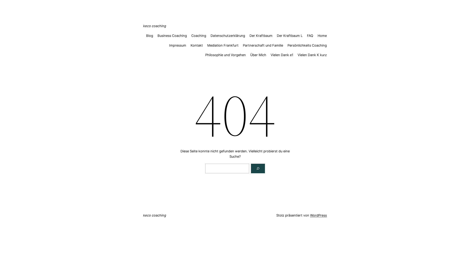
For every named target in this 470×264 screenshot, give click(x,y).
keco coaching (154, 26)
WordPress (318, 215)
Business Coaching (172, 36)
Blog (149, 36)
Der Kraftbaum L (290, 36)
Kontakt (197, 45)
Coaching (198, 36)
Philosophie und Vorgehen (225, 55)
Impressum (177, 45)
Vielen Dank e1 (282, 55)
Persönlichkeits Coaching (307, 45)
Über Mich (258, 55)
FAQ (310, 36)
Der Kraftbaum (261, 36)
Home (322, 36)
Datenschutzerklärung (228, 36)
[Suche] (258, 168)
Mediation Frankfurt (222, 45)
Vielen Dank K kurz (312, 55)
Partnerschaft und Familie (263, 45)
